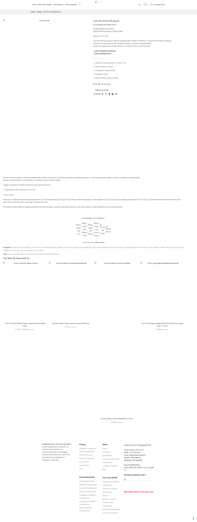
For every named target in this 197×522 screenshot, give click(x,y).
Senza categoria (27, 250)
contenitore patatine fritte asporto (47, 254)
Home (34, 4)
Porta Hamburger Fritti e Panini (136, 247)
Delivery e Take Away (65, 247)
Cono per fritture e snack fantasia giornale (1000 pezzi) (70, 323)
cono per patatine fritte (15, 254)
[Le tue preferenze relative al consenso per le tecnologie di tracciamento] (193, 518)
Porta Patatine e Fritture (157, 247)
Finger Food (78, 247)
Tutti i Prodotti (39, 250)
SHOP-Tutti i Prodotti (44, 4)
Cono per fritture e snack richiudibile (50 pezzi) (116, 419)
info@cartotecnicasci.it (137, 455)
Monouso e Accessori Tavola (113, 247)
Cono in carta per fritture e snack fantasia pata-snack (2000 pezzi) (25, 325)
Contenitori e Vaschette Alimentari (43, 247)
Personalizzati (58, 4)
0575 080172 (136, 458)
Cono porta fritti (29, 254)
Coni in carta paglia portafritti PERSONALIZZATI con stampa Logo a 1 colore (162, 325)
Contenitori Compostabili (21, 247)
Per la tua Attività (71, 4)
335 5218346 (137, 460)
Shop (39, 12)
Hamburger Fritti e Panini (93, 247)
